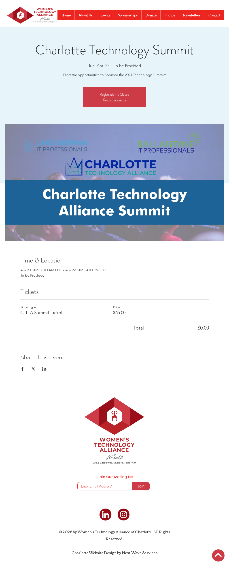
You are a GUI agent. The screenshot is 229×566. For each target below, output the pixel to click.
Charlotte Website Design (94, 552)
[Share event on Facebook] (22, 369)
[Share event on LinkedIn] (44, 369)
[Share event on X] (33, 369)
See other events (114, 99)
